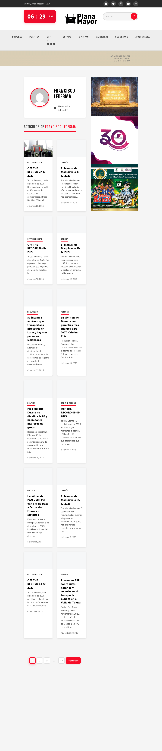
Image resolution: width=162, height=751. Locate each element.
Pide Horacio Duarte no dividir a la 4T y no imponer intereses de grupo (37, 417)
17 (61, 660)
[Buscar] (134, 16)
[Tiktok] (135, 3)
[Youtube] (128, 3)
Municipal (102, 36)
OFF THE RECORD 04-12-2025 (37, 584)
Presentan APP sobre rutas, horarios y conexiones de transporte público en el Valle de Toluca (71, 591)
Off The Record (51, 40)
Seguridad (121, 36)
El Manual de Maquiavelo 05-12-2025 (71, 500)
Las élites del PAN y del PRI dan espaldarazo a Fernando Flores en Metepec (37, 505)
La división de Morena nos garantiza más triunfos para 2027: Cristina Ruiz (70, 326)
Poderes (17, 36)
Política (34, 36)
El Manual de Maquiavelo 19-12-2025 (70, 172)
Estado (67, 36)
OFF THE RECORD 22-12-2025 (36, 172)
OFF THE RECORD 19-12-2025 (36, 248)
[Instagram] (120, 3)
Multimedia (142, 36)
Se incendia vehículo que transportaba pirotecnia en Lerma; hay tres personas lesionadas (37, 328)
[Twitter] (113, 3)
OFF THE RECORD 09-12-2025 (70, 412)
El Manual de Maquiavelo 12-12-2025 (70, 248)
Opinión (84, 36)
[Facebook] (106, 3)
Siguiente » (73, 660)
